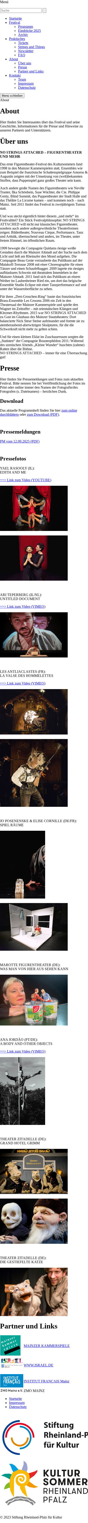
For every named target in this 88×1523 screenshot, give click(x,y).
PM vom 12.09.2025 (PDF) (19, 441)
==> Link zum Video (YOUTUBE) (25, 480)
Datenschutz (27, 87)
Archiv (23, 35)
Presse (22, 67)
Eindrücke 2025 (29, 31)
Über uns (24, 63)
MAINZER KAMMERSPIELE (47, 1346)
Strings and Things (31, 47)
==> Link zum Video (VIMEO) (22, 606)
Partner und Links (31, 71)
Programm (25, 26)
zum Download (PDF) (43, 414)
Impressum (26, 83)
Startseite (15, 18)
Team (22, 79)
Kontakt (15, 75)
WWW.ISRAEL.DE (38, 1365)
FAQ (21, 55)
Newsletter (25, 51)
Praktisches (17, 39)
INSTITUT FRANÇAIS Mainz (46, 1381)
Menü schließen (12, 95)
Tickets (23, 43)
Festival (14, 22)
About (13, 59)
